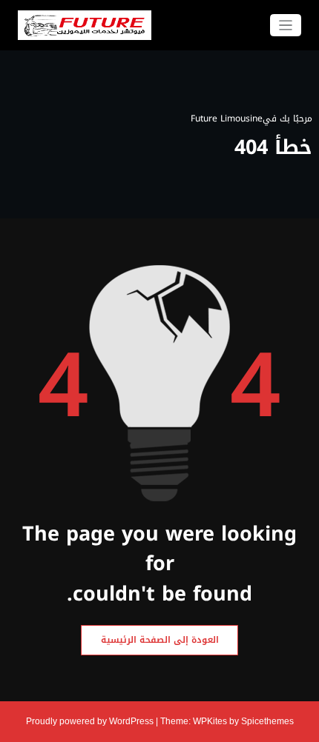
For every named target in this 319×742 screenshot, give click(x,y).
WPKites (211, 721)
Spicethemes (267, 721)
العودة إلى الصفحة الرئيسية (160, 640)
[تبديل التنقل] (286, 25)
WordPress (131, 721)
